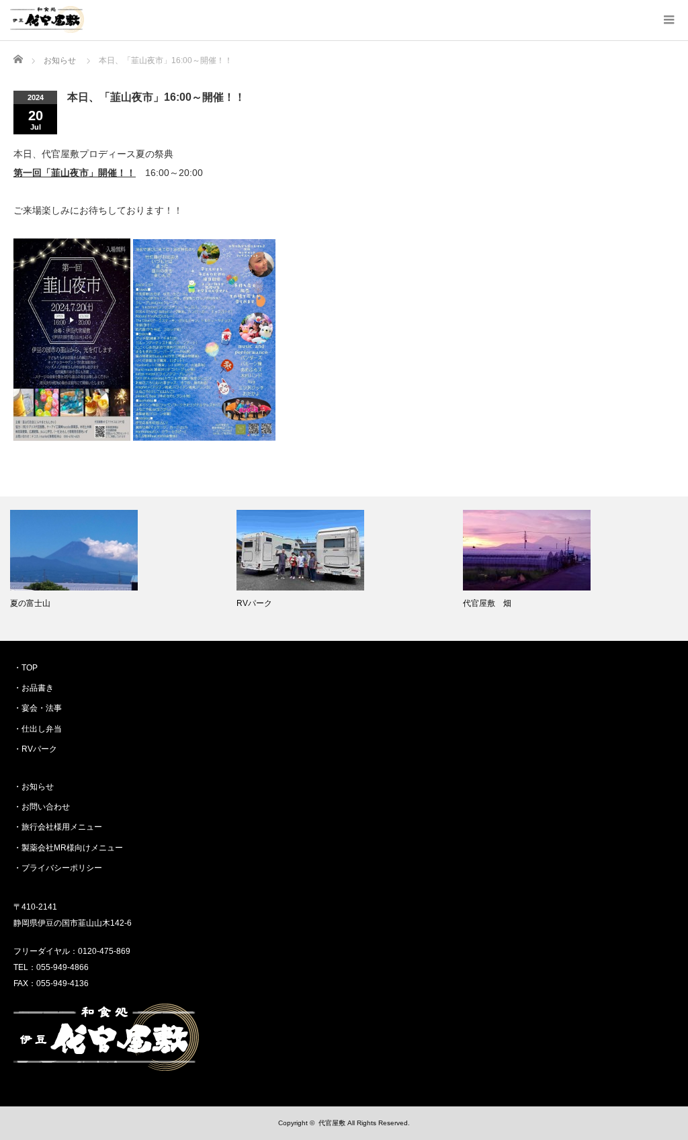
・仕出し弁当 (37, 729)
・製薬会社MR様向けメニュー (68, 847)
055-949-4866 (62, 967)
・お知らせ (33, 786)
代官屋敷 (331, 1123)
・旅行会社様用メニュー (57, 827)
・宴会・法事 (37, 708)
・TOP (25, 667)
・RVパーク (35, 749)
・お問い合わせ (41, 807)
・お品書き (33, 688)
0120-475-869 (104, 951)
